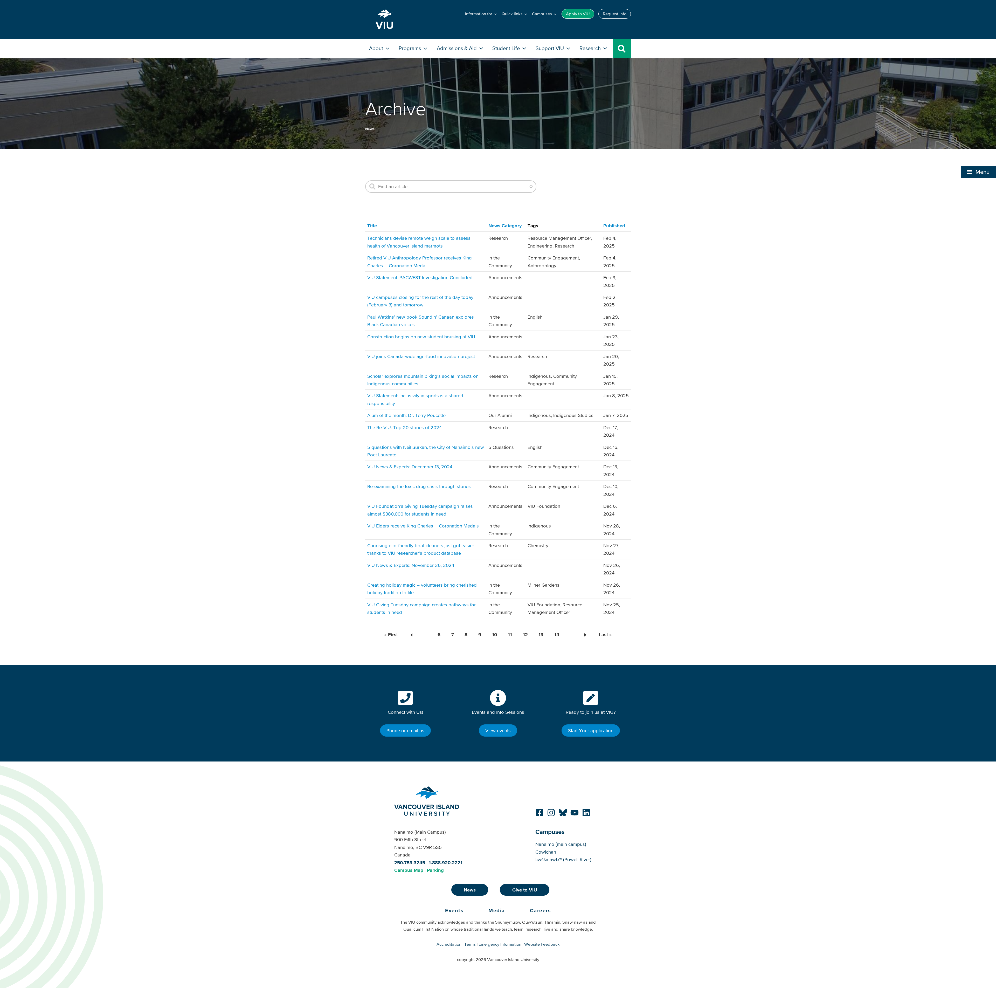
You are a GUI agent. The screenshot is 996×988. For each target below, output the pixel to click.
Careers (540, 910)
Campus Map (408, 870)
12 (525, 634)
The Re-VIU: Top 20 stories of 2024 (404, 427)
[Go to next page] (586, 634)
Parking (435, 870)
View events (498, 730)
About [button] (376, 48)
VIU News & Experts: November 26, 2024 (410, 565)
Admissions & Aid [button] (457, 48)
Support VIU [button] (550, 48)
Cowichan (545, 852)
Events (454, 910)
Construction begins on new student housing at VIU (421, 336)
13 (540, 634)
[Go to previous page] (410, 634)
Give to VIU (524, 890)
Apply (578, 13)
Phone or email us (405, 730)
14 (556, 634)
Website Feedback (542, 944)
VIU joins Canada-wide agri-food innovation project (421, 356)
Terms (470, 944)
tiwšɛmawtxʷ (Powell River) (563, 859)
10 (494, 634)
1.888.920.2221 (445, 862)
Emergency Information (500, 944)
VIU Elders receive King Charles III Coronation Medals (423, 526)
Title (372, 225)
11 (510, 634)
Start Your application (590, 730)
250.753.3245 (409, 862)
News (370, 129)
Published (614, 225)
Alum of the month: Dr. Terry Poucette (406, 415)
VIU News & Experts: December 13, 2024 (409, 466)
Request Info (614, 13)
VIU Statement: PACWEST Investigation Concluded (420, 277)
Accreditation (449, 944)
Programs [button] (410, 48)
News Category (505, 225)
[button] (978, 172)
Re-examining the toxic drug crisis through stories (419, 486)
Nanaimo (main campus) (560, 844)
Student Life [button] (506, 48)
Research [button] (590, 48)
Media (496, 910)
